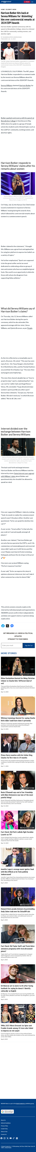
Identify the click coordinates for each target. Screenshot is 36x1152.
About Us (3, 1120)
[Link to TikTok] (14, 1138)
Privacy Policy (4, 1126)
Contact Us (3, 1134)
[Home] (6, 1)
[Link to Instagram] (4, 1138)
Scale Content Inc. (20, 1103)
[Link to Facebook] (1, 1138)
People (29, 328)
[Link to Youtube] (11, 1138)
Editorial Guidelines (6, 1123)
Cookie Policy (4, 1128)
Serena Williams (6, 85)
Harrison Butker (25, 85)
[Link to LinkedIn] (17, 1138)
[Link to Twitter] (7, 1138)
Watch (27, 1)
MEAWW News (4, 1103)
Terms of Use (4, 1131)
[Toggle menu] (33, 2)
